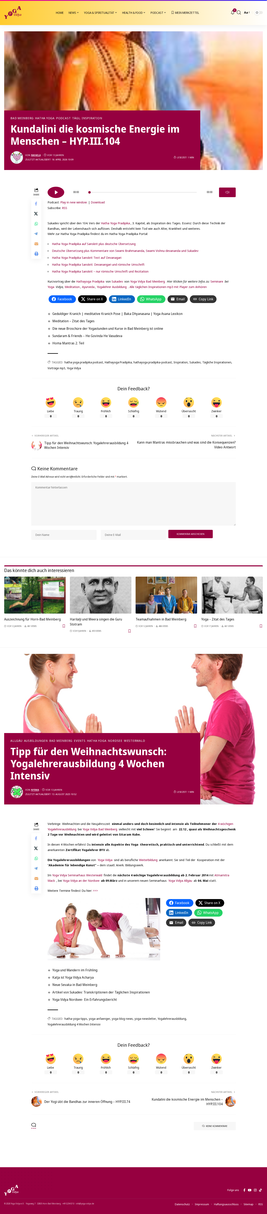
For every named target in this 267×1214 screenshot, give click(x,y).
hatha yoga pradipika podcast (83, 362)
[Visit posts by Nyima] (16, 792)
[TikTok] (260, 1190)
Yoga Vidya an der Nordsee (81, 880)
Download (98, 202)
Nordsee (115, 740)
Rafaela (36, 155)
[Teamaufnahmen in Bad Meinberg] (166, 595)
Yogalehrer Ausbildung (112, 287)
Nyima (35, 789)
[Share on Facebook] (36, 204)
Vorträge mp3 (56, 368)
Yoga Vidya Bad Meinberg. (147, 281)
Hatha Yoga (45, 118)
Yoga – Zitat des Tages (217, 619)
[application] (142, 191)
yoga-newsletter (145, 1019)
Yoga (51, 287)
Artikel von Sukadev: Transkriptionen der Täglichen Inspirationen (101, 992)
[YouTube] (249, 1190)
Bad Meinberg (22, 118)
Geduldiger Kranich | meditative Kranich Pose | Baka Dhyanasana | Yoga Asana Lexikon (117, 313)
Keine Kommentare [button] (216, 1126)
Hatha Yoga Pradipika (115, 223)
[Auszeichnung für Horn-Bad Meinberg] (35, 595)
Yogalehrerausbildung (172, 1019)
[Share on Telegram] (36, 234)
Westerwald (134, 740)
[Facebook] (244, 1190)
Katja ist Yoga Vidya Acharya (73, 977)
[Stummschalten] (227, 192)
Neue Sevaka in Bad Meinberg (74, 984)
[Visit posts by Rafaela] (16, 157)
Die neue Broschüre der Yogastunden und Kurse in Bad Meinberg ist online (107, 328)
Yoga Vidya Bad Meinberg (100, 829)
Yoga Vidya (74, 368)
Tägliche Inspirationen (216, 362)
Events (80, 740)
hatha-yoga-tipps (75, 1019)
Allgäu (16, 740)
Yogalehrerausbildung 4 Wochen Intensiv (74, 1024)
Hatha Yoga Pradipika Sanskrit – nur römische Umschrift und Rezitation (100, 271)
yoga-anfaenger (99, 1019)
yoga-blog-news (122, 1019)
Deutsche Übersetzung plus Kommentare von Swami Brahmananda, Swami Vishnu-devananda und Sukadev (125, 251)
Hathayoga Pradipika (90, 281)
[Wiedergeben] (56, 192)
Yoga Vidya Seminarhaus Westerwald (77, 875)
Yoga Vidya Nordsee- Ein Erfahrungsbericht (84, 999)
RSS (64, 208)
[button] (239, 12)
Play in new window (73, 202)
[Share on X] (36, 214)
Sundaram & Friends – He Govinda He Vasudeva (87, 336)
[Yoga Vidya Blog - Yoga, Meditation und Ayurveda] (12, 12)
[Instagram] (255, 1190)
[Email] (36, 244)
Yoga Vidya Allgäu (180, 880)
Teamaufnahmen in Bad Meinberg (161, 619)
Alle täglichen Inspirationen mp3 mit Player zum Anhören (168, 287)
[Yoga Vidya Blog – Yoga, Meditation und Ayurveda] (11, 1190)
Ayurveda (88, 287)
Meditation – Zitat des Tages (73, 321)
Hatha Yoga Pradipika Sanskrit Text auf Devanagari (86, 257)
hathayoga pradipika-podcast (153, 362)
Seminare (216, 281)
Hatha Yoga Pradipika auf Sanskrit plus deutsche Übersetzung (94, 244)
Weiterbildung (148, 860)
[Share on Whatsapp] (36, 224)
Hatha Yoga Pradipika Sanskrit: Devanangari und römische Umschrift (98, 264)
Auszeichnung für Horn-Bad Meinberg (32, 619)
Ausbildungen (36, 740)
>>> (95, 890)
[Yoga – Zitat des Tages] (232, 595)
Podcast (63, 118)
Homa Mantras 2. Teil (68, 343)
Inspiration (181, 362)
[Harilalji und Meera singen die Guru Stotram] (100, 595)
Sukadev (117, 281)
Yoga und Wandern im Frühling (74, 970)
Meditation (72, 287)
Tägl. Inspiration (87, 118)
